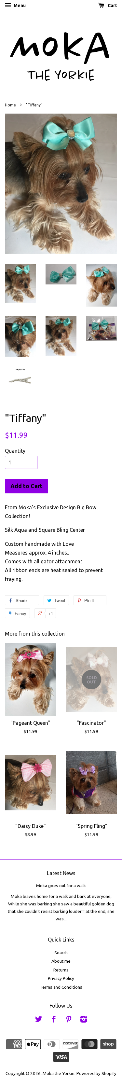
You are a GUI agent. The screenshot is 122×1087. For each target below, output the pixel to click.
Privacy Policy (61, 978)
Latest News (61, 873)
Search (61, 952)
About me (61, 961)
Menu (19, 5)
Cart (112, 5)
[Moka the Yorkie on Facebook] (53, 1020)
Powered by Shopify (96, 1073)
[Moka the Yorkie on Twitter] (38, 1020)
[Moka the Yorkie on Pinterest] (68, 1020)
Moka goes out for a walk (61, 885)
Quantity (15, 451)
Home (10, 105)
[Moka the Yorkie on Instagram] (83, 1020)
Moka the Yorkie (59, 1073)
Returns (61, 969)
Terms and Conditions (61, 987)
